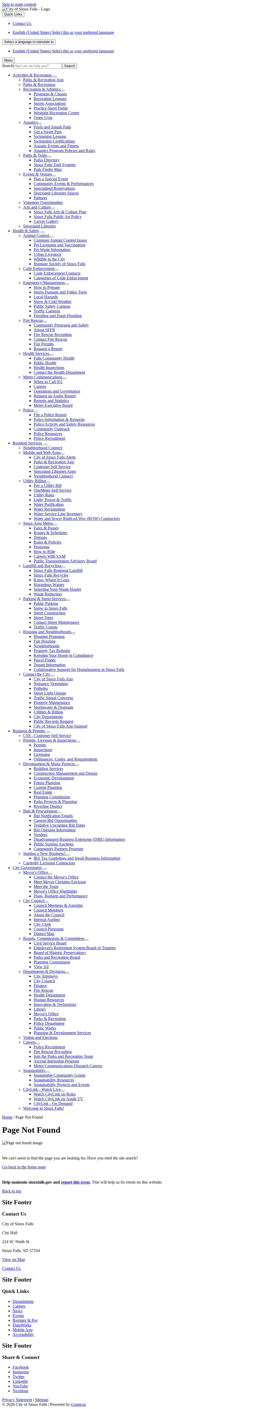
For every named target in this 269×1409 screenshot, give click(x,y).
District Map (44, 933)
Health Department (49, 995)
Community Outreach (52, 429)
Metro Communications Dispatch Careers (68, 1066)
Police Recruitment (49, 438)
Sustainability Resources (54, 1080)
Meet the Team (46, 886)
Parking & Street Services (44, 599)
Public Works (45, 1028)
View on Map (13, 1259)
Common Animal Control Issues (60, 240)
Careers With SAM (49, 556)
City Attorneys (46, 976)
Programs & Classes (50, 94)
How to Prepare (47, 287)
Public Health (45, 363)
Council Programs (49, 929)
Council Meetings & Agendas (58, 905)
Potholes (41, 688)
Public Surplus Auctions (54, 844)
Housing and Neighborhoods (47, 632)
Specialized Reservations (54, 188)
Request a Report (48, 348)
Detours (40, 537)
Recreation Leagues (50, 98)
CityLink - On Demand (53, 1103)
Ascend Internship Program (56, 1061)
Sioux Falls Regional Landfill (58, 570)
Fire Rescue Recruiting (53, 334)
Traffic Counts (46, 627)
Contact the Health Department (59, 372)
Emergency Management (44, 282)
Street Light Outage (50, 693)
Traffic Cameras (47, 311)
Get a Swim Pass (48, 131)
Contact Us (11, 1268)
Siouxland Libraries (39, 226)
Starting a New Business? (44, 853)
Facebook (21, 1367)
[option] (140, 32)
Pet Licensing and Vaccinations (59, 245)
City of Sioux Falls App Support (60, 726)
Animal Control (36, 235)
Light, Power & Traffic (53, 499)
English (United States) (63, 32)
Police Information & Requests (59, 419)
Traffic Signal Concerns (53, 698)
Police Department (49, 1023)
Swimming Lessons (50, 136)
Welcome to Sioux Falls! (43, 1108)
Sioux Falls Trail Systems (55, 164)
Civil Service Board (50, 943)
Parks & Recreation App (43, 80)
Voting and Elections (40, 1037)
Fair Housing (44, 641)
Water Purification (49, 504)
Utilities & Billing (48, 712)
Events (18, 1315)
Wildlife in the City (49, 259)
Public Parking (46, 603)
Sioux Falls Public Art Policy (58, 216)
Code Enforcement (38, 268)
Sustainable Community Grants (59, 1075)
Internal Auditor (47, 919)
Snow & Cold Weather (52, 301)
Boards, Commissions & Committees (53, 938)
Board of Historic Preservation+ (60, 952)
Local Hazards (46, 297)
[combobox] (29, 42)
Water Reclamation (49, 509)
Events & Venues (37, 174)
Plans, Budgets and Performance (60, 896)
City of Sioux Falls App (53, 679)
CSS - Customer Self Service (47, 735)
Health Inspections (49, 367)
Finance (40, 985)
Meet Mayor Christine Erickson (60, 882)
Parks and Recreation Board (57, 957)
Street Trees (43, 617)
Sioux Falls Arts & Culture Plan (60, 212)
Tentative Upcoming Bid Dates (59, 825)
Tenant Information (49, 665)
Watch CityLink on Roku (55, 1094)
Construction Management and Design (65, 773)
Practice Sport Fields (51, 108)
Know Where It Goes (51, 580)
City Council (33, 900)
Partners (40, 198)
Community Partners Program (58, 849)
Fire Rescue (33, 320)
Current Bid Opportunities (55, 820)
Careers (40, 386)
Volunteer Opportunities (43, 202)
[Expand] (55, 76)
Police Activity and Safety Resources (64, 424)
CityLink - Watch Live (42, 1089)
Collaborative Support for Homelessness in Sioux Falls (79, 669)
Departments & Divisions (44, 971)
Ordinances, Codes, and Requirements (65, 759)
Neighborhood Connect (42, 448)
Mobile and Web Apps (41, 452)
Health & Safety (26, 231)
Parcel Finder (45, 660)
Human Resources (49, 1000)
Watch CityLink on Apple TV (58, 1099)
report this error (75, 1182)
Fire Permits (44, 344)
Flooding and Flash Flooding (58, 315)
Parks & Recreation (39, 84)
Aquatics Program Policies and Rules (64, 150)
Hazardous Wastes (49, 584)
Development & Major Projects (49, 764)
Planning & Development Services (62, 1033)
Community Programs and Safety (61, 325)
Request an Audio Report (55, 396)
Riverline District (48, 806)
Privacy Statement (17, 1399)
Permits (40, 745)
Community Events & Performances (64, 183)
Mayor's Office (35, 872)
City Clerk (42, 924)
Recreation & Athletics (42, 89)
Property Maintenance (52, 702)
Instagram (21, 1372)
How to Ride (44, 551)
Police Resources (48, 433)
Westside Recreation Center (56, 113)
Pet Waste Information (52, 249)
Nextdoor (20, 1391)
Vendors (40, 834)
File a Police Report (50, 415)
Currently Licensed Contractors (49, 863)
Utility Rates (44, 495)
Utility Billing (34, 481)
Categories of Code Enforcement (61, 278)
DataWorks (22, 1325)
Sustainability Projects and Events (62, 1084)
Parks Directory (47, 160)
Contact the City (36, 674)
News (17, 1311)
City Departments (48, 716)
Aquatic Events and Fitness (56, 146)
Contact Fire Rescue (50, 339)
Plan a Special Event (51, 179)
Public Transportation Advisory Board (65, 561)
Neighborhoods (46, 646)
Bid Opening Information (55, 830)
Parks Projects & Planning (55, 801)
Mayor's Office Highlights (55, 891)
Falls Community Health (54, 358)
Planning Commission (52, 797)
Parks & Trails (35, 155)
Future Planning (47, 783)
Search (7, 65)
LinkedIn (20, 1381)
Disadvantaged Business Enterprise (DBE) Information (79, 839)
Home (7, 1117)
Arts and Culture (37, 207)
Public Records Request (53, 721)
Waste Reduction (48, 594)
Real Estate (43, 792)
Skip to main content (19, 4)
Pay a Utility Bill (47, 485)
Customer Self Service (52, 466)
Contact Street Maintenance (56, 622)
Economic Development (54, 778)
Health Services (36, 353)
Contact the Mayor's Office (56, 877)
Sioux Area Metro (38, 523)
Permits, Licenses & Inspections (49, 740)
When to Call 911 (48, 382)
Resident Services (27, 443)
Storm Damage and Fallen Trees (60, 292)
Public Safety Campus (52, 306)
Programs (41, 547)
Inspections (43, 749)
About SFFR (44, 330)
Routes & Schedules (50, 532)
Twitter (18, 1376)
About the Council (49, 915)
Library (40, 1009)
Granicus (78, 1404)
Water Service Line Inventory (58, 514)
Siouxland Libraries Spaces (56, 193)
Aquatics (30, 122)
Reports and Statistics (51, 400)
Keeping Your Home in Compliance (63, 655)
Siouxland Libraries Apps (55, 471)
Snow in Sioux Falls (50, 608)
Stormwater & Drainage (53, 707)
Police (28, 410)
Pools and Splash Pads (52, 127)
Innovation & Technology (55, 1004)
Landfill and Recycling (42, 565)
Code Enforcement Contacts (57, 273)
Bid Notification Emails (53, 816)
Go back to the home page (24, 1167)
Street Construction (49, 613)
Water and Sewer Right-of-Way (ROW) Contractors (77, 518)
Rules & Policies (47, 542)
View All (41, 966)
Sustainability (34, 1070)
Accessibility (23, 1334)
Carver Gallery (46, 221)
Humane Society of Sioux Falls (59, 264)
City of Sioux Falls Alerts (55, 457)
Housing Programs (49, 636)
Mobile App (23, 1329)
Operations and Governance (57, 391)
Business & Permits (29, 731)
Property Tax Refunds (52, 650)
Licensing (42, 754)
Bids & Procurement (40, 811)
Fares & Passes (46, 528)
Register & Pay (25, 1320)
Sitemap (41, 1399)
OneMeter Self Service (52, 490)
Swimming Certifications (54, 141)
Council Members (48, 910)
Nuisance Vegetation (51, 683)
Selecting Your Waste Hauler (57, 589)
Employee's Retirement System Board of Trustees (75, 948)
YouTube (20, 1386)
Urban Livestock (47, 254)
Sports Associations (50, 103)
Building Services (48, 768)
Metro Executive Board (53, 405)
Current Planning (48, 787)
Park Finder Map (48, 169)
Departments (23, 1301)
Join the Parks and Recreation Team (63, 1056)
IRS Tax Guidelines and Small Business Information (77, 858)
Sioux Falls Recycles (51, 575)
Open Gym (43, 117)
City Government (27, 867)
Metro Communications (42, 377)
